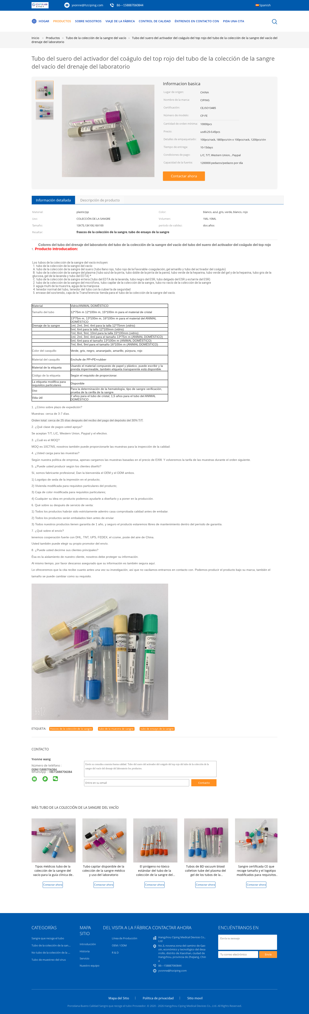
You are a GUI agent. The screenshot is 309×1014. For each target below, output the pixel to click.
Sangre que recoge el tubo (48, 938)
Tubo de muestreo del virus (49, 960)
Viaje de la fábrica (120, 21)
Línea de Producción (124, 938)
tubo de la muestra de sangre (116, 728)
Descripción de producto (100, 200)
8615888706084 (61, 772)
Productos (62, 21)
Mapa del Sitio (118, 998)
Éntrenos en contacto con (197, 21)
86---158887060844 (130, 5)
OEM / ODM (119, 945)
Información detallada (53, 200)
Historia (85, 951)
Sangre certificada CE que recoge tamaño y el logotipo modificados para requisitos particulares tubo (256, 872)
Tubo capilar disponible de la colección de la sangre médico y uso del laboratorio (103, 870)
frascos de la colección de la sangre (71, 728)
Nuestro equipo (89, 965)
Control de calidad (155, 21)
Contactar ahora (184, 176)
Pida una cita (233, 21)
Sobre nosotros (88, 21)
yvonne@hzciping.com (87, 5)
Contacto (204, 783)
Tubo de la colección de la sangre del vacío (58, 945)
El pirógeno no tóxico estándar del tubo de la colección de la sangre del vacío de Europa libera (154, 872)
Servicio (84, 958)
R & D (115, 952)
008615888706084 (44, 769)
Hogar (44, 21)
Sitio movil (195, 998)
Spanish (265, 5)
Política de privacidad (158, 998)
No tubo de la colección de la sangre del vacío (60, 952)
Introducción (88, 944)
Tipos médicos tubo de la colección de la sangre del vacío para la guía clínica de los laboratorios (52, 872)
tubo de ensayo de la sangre (157, 728)
